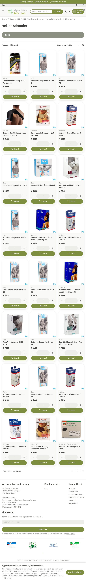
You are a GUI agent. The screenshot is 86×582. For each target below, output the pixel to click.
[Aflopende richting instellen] (83, 45)
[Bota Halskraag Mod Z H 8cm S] (15, 168)
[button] (43, 35)
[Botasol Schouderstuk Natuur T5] (15, 272)
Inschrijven (43, 529)
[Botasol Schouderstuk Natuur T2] (71, 63)
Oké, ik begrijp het (75, 572)
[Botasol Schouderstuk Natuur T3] (43, 377)
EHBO (24, 19)
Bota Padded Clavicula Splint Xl (43, 185)
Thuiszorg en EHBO (14, 19)
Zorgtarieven (73, 503)
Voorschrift (72, 500)
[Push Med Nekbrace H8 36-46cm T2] (15, 324)
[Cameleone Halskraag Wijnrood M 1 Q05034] (43, 429)
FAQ (45, 488)
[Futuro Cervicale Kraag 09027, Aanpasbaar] (15, 63)
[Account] (69, 12)
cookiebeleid (6, 578)
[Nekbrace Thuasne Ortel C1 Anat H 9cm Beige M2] (43, 220)
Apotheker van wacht (76, 497)
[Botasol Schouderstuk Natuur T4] (43, 324)
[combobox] (41, 11)
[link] (72, 471)
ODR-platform (64, 560)
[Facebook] (43, 553)
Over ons (71, 488)
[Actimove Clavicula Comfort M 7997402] (15, 429)
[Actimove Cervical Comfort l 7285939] (71, 377)
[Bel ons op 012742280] (66, 12)
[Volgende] (82, 471)
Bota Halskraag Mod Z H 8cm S (15, 185)
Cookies (55, 560)
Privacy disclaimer (45, 560)
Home (3, 19)
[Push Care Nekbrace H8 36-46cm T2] (71, 168)
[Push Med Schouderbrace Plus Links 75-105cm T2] (71, 324)
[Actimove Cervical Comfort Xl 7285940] (15, 377)
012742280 (12, 498)
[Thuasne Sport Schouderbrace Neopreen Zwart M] (15, 115)
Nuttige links (73, 491)
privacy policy (70, 534)
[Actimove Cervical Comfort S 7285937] (71, 115)
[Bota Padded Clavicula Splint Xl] (43, 168)
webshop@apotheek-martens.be (23, 500)
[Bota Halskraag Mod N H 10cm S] (43, 63)
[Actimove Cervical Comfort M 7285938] (71, 220)
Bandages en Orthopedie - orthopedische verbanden (45, 19)
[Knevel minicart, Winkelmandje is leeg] (74, 11)
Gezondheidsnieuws (75, 494)
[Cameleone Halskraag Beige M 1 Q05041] (43, 115)
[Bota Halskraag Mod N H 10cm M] (15, 220)
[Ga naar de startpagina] (17, 11)
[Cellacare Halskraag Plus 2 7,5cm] (71, 429)
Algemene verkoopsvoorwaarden (27, 560)
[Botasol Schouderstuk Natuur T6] (43, 272)
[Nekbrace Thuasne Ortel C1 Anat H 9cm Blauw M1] (71, 272)
